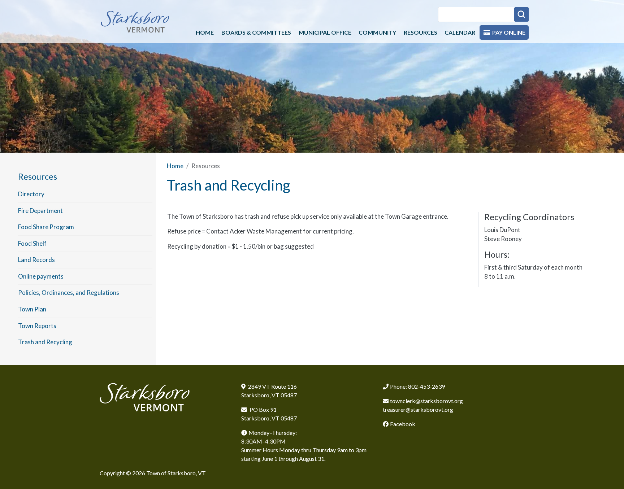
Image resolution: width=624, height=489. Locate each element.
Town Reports (37, 325)
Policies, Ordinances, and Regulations (68, 292)
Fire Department (40, 210)
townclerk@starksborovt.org (426, 400)
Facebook (402, 423)
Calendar (460, 32)
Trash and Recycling (45, 342)
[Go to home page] (135, 21)
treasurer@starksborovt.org (418, 409)
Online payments (41, 276)
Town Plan (32, 309)
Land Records (36, 259)
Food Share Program (46, 227)
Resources (420, 32)
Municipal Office (325, 32)
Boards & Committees (256, 32)
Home (205, 32)
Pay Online (508, 32)
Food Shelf (32, 243)
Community (377, 32)
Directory (31, 194)
